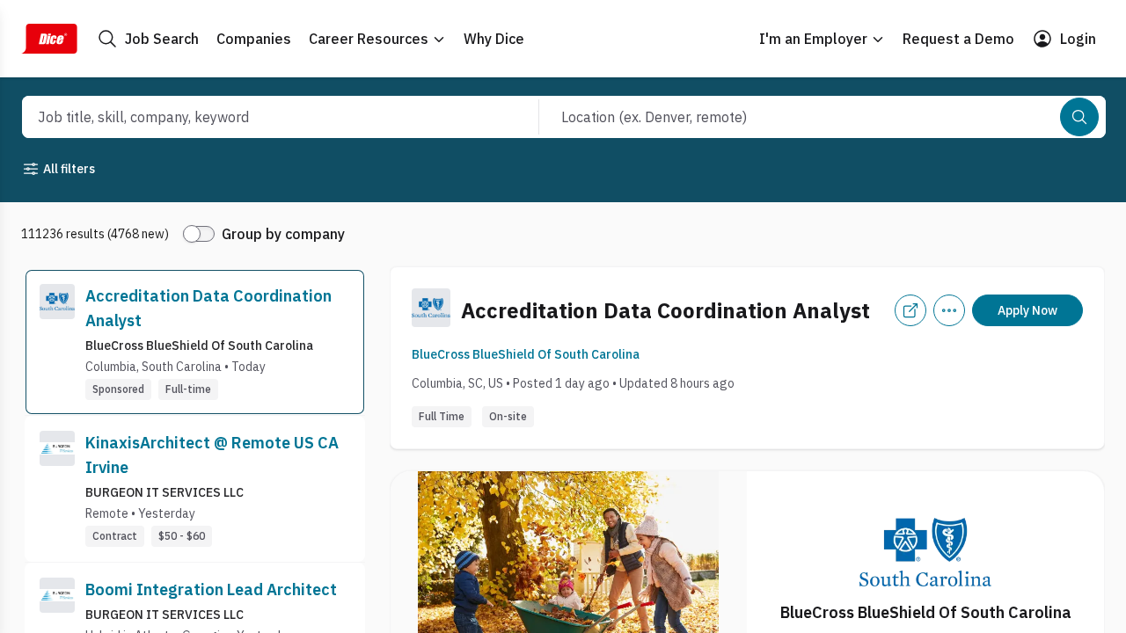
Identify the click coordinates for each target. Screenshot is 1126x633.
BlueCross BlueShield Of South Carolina (526, 354)
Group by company (283, 234)
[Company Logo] (57, 342)
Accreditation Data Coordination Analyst (208, 308)
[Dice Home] (49, 38)
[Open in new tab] (910, 310)
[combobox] (261, 117)
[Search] (1079, 117)
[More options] (949, 310)
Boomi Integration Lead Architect (211, 589)
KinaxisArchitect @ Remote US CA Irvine (212, 455)
